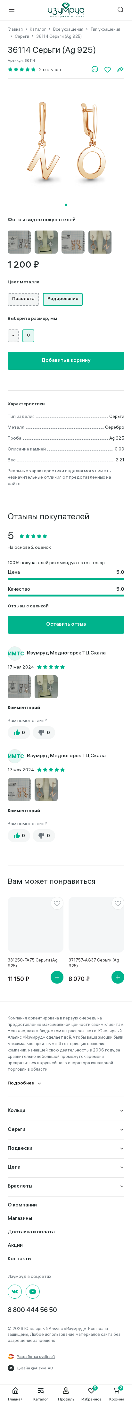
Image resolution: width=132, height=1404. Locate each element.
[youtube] (33, 1292)
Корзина (116, 1399)
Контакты (19, 1259)
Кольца (17, 1111)
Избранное (91, 1399)
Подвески (20, 1148)
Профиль (66, 1399)
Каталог (40, 1399)
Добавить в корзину (66, 360)
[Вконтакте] (15, 1292)
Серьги (16, 1129)
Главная (15, 1399)
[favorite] (57, 903)
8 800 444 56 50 (32, 1310)
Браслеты (20, 1186)
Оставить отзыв (66, 624)
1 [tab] (66, 205)
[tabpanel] (66, 142)
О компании (22, 1205)
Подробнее (21, 1083)
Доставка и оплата (31, 1232)
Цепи (14, 1167)
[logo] (66, 10)
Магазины (20, 1218)
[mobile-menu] (11, 10)
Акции (15, 1245)
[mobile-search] (120, 10)
